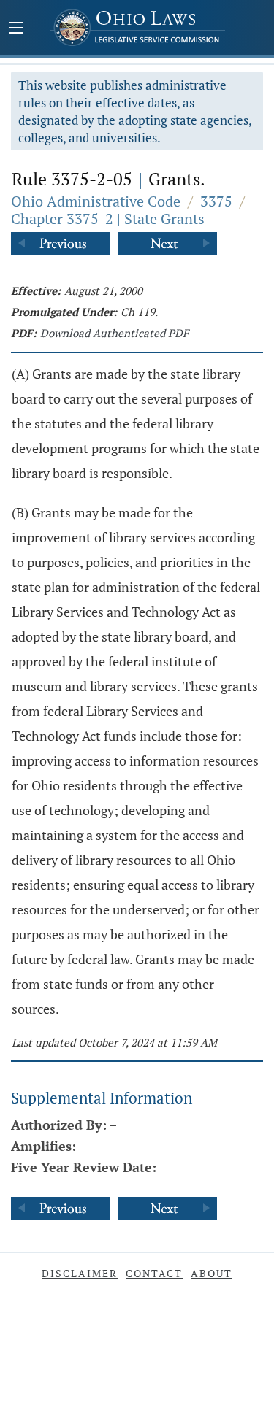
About (211, 1273)
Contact (154, 1273)
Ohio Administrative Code (95, 201)
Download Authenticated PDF (114, 333)
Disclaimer (80, 1273)
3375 (216, 201)
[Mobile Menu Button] (16, 29)
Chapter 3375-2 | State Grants (108, 218)
